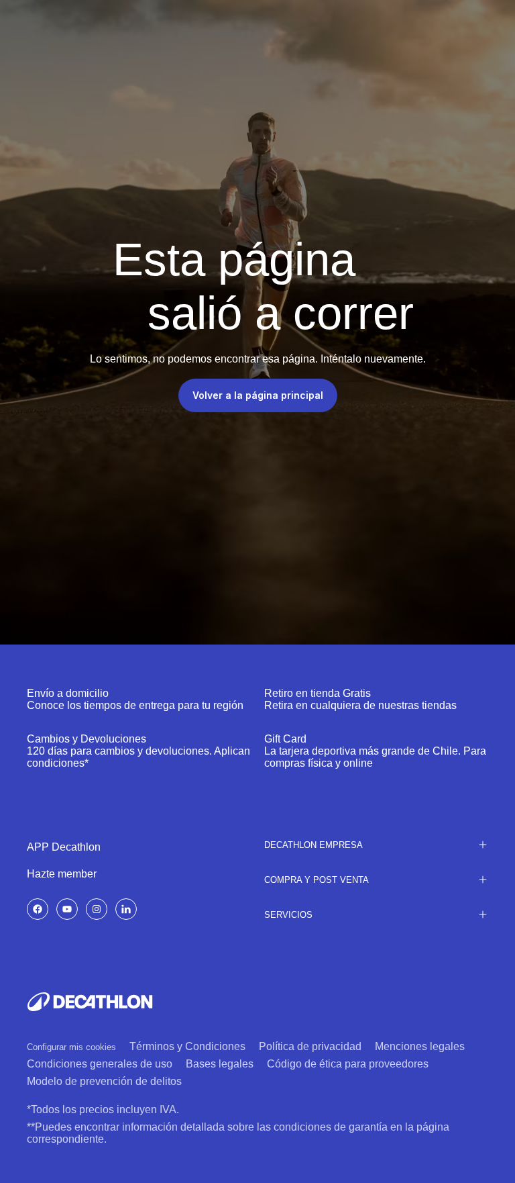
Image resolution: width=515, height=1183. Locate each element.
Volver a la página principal (257, 395)
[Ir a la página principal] (90, 1001)
